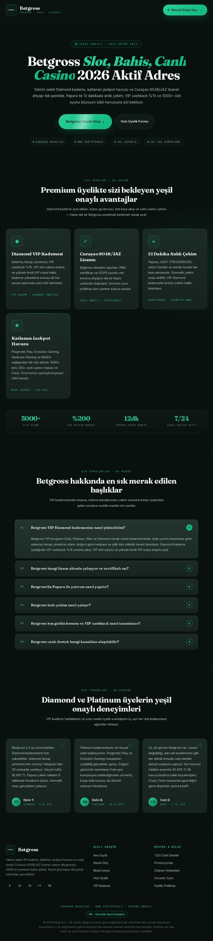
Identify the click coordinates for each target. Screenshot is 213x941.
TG (29, 885)
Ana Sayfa (100, 855)
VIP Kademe (101, 885)
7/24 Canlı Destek (166, 855)
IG (19, 885)
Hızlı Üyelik (100, 878)
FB (49, 885)
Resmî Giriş (100, 863)
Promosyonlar (163, 863)
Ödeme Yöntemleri (167, 870)
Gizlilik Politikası (165, 885)
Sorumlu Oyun (163, 878)
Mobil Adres (101, 870)
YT (39, 885)
